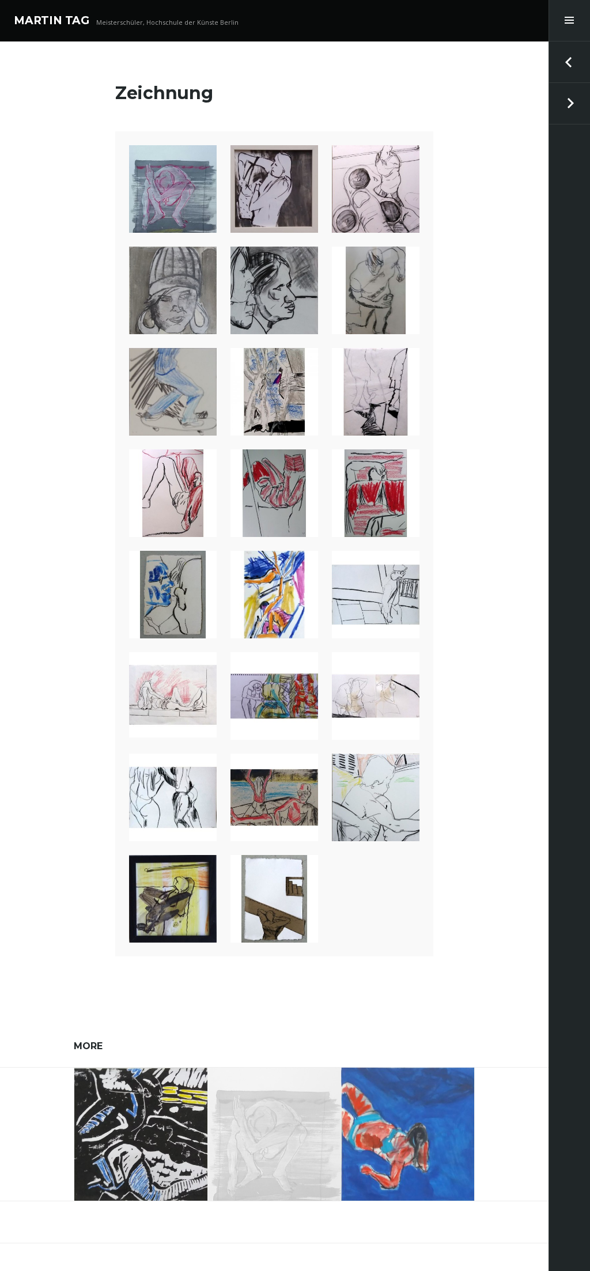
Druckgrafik (140, 1116)
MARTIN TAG (51, 20)
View (148, 1148)
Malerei (407, 1116)
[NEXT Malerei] (569, 103)
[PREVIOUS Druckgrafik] (569, 62)
